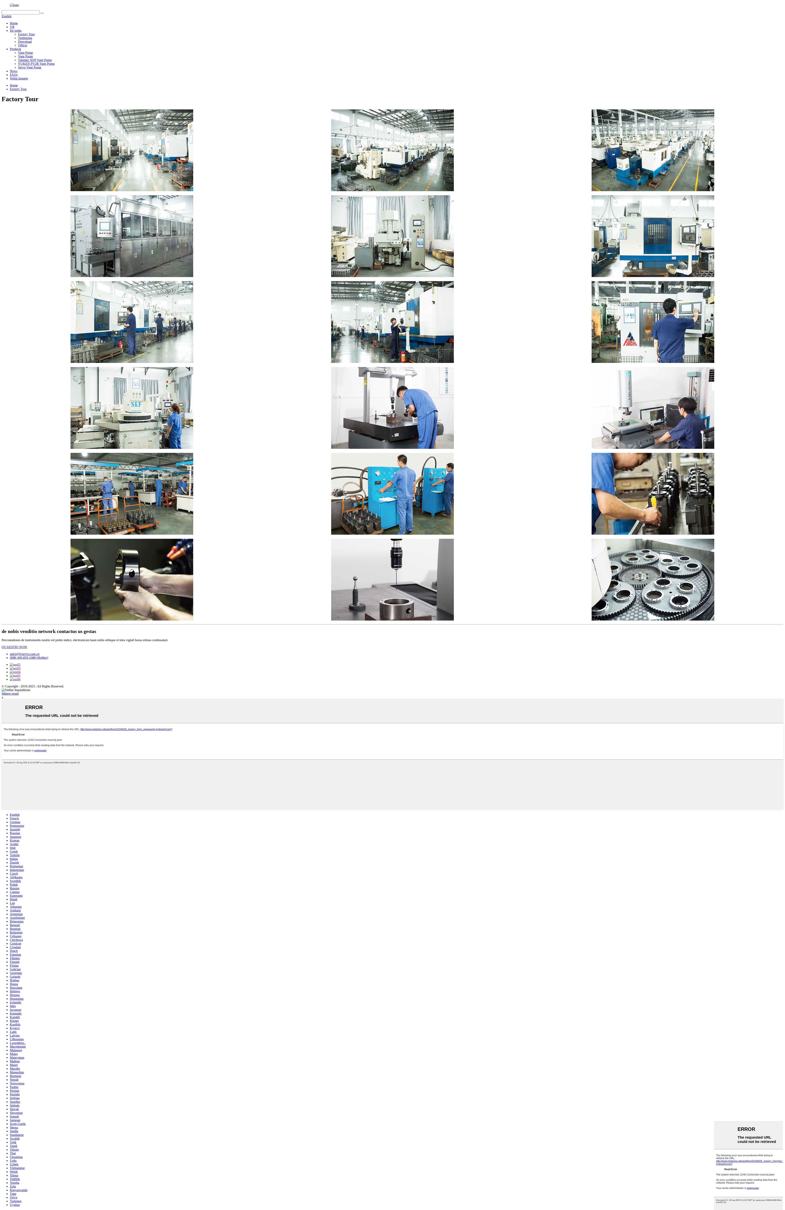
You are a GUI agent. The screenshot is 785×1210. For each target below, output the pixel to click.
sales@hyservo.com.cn (24, 654)
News (13, 71)
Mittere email (10, 693)
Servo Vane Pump (29, 67)
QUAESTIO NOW (14, 647)
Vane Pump (25, 52)
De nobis (15, 30)
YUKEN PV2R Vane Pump (36, 63)
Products (15, 49)
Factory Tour (26, 34)
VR (12, 27)
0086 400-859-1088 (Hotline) (29, 657)
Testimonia (25, 38)
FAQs (14, 74)
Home (14, 23)
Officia (22, 45)
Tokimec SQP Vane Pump (35, 60)
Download (25, 41)
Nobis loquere (19, 78)
